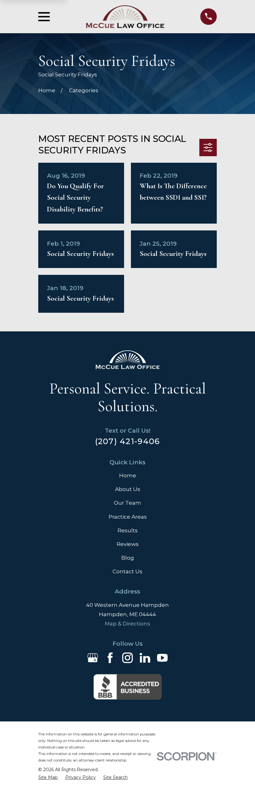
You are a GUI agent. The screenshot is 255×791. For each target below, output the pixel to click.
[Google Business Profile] (92, 657)
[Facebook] (110, 657)
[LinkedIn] (145, 657)
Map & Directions (127, 624)
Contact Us (127, 571)
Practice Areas (128, 517)
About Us (127, 489)
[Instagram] (127, 657)
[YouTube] (162, 657)
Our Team (127, 503)
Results (128, 530)
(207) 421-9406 (127, 441)
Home (127, 475)
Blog (127, 558)
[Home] (125, 16)
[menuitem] (48, 777)
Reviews (128, 544)
